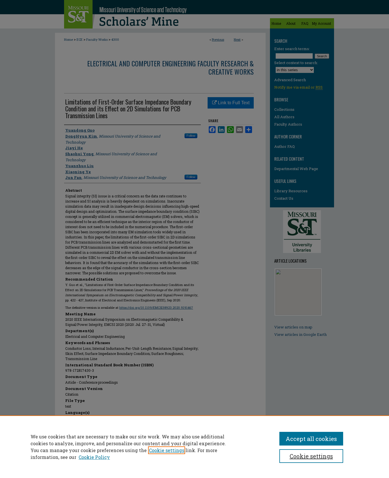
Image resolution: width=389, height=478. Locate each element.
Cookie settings (166, 450)
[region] (194, 446)
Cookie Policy (94, 457)
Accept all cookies (311, 438)
